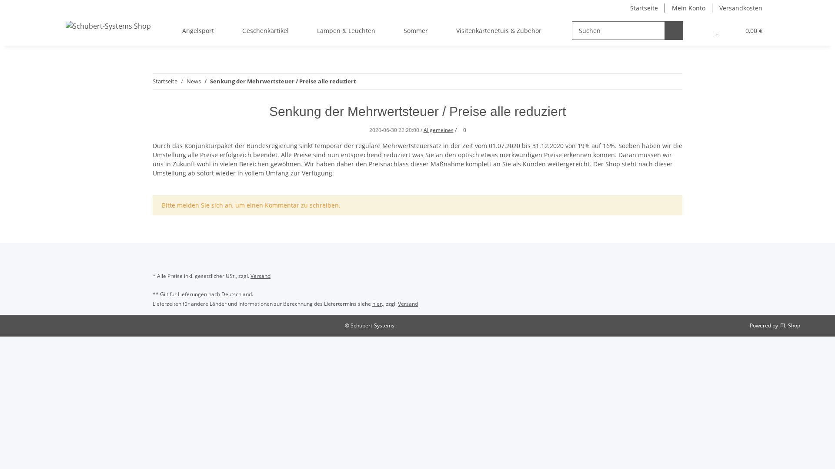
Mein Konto (688, 8)
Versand (260, 276)
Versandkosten (740, 8)
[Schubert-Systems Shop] (108, 26)
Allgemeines (439, 130)
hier (377, 303)
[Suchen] (674, 30)
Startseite (644, 8)
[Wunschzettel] (717, 31)
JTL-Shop (789, 325)
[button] (699, 31)
